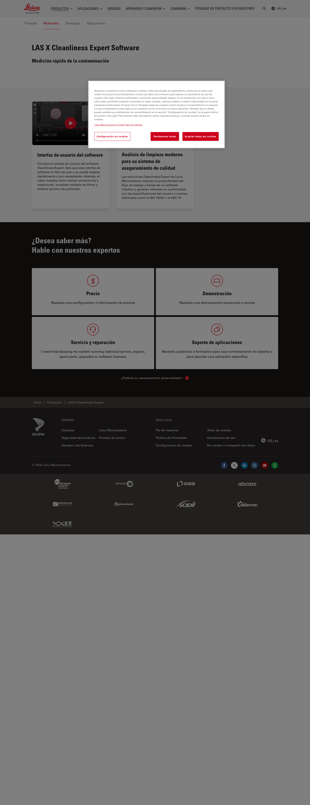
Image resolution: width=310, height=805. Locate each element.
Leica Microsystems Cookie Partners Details (118, 125)
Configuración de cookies (112, 136)
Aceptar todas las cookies (200, 136)
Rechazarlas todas (165, 136)
